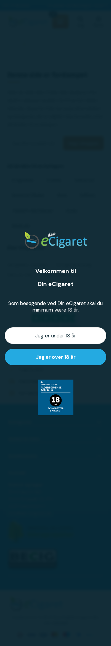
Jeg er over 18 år (55, 357)
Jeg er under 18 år (55, 335)
